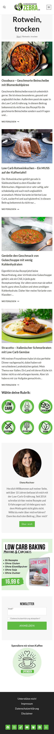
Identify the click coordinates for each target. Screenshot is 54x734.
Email (10, 609)
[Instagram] (14, 727)
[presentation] (27, 59)
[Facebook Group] (33, 727)
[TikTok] (20, 727)
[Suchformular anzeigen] (4, 7)
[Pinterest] (39, 727)
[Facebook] (7, 727)
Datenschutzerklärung (27, 708)
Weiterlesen (10, 121)
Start (19, 36)
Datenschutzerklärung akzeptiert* (25, 618)
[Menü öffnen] (49, 7)
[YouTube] (27, 727)
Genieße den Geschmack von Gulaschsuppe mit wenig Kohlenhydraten (20, 260)
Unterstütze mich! (27, 698)
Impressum (27, 703)
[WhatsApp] (46, 727)
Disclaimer (27, 713)
